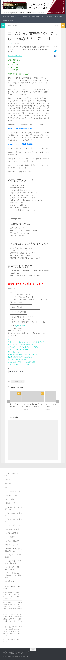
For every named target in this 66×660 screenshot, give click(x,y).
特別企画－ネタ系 (37, 16)
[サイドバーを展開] (3, 25)
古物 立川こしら (13, 352)
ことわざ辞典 (15, 381)
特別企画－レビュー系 (54, 16)
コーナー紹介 (10, 499)
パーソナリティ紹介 (12, 495)
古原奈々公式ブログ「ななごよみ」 (20, 357)
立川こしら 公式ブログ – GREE (18, 364)
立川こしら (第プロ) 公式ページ (18, 350)
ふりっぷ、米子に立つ (11, 614)
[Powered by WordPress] (9, 656)
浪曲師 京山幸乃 (9, 592)
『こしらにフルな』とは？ (14, 491)
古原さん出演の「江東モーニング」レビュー (13, 568)
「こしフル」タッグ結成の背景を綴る (13, 508)
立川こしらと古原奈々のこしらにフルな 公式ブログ (26, 342)
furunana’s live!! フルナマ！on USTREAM (21, 362)
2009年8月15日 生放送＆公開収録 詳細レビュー (13, 550)
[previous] (8, 401)
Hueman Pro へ (24, 656)
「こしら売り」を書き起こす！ (13, 514)
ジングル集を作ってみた (13, 525)
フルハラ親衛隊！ (11, 537)
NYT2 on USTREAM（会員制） (18, 359)
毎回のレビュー (16, 16)
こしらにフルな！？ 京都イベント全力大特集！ (13, 562)
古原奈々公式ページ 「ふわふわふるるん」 (22, 355)
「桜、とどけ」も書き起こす (13, 520)
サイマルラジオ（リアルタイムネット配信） (23, 347)
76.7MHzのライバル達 (12, 529)
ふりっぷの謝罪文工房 (12, 541)
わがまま (22, 381)
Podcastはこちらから (15, 56)
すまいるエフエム (14, 340)
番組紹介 (26, 16)
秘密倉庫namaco (8, 21)
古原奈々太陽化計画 (12, 533)
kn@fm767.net (20, 326)
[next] (57, 401)
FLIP (10, 43)
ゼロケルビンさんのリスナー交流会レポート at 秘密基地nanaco (13, 575)
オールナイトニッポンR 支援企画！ (13, 556)
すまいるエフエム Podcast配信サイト (20, 345)
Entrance (6, 16)
